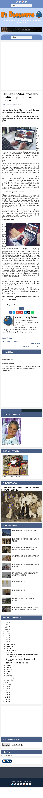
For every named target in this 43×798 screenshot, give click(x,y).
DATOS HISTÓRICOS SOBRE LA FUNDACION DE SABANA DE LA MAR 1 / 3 (25, 574)
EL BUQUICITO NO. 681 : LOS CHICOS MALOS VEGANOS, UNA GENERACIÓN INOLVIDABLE (20, 488)
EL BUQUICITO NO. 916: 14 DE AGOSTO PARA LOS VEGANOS (25, 540)
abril (8, 674)
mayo (8, 671)
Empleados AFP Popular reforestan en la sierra (22, 655)
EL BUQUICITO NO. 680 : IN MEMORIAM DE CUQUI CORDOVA (25, 565)
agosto (9, 665)
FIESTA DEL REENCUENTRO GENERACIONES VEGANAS (23, 599)
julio (8, 667)
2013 (6, 688)
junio (8, 669)
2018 (6, 640)
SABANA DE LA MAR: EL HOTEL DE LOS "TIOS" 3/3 (25, 556)
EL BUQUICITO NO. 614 (14, 653)
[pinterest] (30, 784)
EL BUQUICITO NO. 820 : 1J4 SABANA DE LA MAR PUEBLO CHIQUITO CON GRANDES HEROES (25, 608)
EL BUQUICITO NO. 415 (18, 590)
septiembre (10, 650)
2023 (6, 629)
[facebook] (17, 2)
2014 (6, 686)
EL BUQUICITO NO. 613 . (14, 657)
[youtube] (23, 2)
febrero (9, 678)
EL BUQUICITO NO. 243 (18, 581)
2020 (6, 635)
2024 (6, 627)
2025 (6, 625)
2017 (6, 642)
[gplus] (18, 784)
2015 (6, 684)
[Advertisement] (21, 70)
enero (8, 680)
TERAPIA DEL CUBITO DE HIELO (17, 663)
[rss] (24, 784)
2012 (6, 691)
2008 (6, 699)
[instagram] (20, 2)
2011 (6, 693)
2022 (6, 631)
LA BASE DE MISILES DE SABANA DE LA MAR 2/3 (25, 530)
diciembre (9, 644)
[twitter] (12, 784)
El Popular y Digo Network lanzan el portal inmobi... (20, 660)
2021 (6, 633)
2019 (6, 638)
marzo (8, 676)
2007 (6, 701)
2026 (6, 623)
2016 (6, 682)
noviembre (10, 646)
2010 (6, 695)
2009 (6, 697)
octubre (9, 648)
